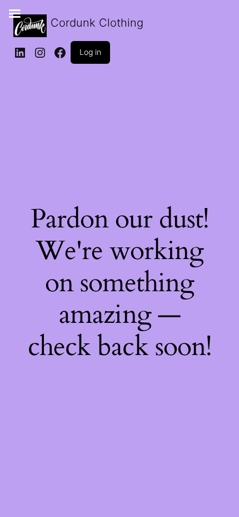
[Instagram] (40, 52)
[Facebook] (60, 52)
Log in (90, 52)
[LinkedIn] (20, 52)
